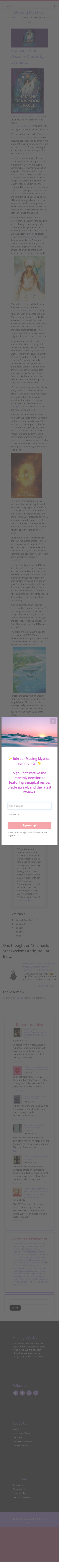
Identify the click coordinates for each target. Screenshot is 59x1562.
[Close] (53, 721)
